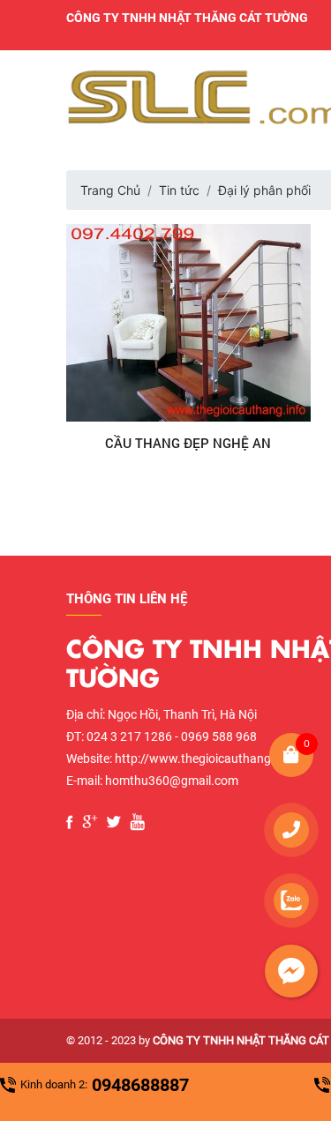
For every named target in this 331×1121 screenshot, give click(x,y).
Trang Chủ (110, 190)
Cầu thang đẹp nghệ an (188, 443)
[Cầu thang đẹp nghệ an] (189, 323)
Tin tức (179, 190)
